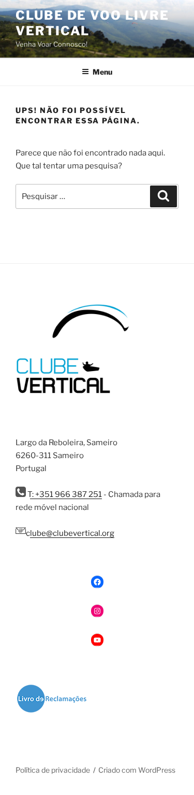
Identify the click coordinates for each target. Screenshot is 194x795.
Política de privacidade (53, 769)
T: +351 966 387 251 (64, 494)
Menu (102, 71)
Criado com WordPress (136, 769)
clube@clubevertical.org (70, 533)
